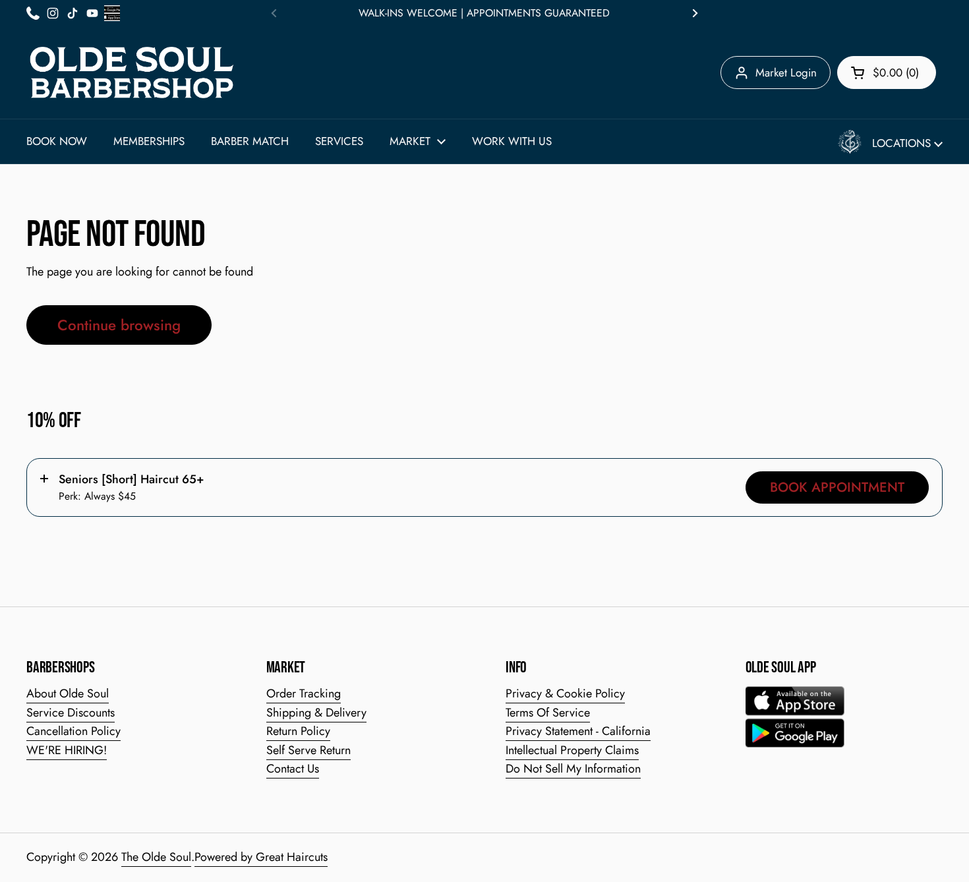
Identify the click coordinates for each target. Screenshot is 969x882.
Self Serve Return (308, 750)
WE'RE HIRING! (66, 750)
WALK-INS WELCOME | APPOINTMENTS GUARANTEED (484, 13)
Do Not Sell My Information (573, 768)
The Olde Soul (156, 857)
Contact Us (292, 768)
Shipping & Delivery (316, 712)
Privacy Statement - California (578, 731)
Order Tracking (303, 693)
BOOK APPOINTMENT (837, 487)
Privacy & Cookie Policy (565, 693)
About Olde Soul (67, 693)
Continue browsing (119, 325)
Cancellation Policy (73, 731)
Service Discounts (70, 712)
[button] (886, 72)
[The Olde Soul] (131, 72)
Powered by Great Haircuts (261, 857)
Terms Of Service (548, 712)
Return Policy (298, 731)
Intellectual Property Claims (572, 750)
